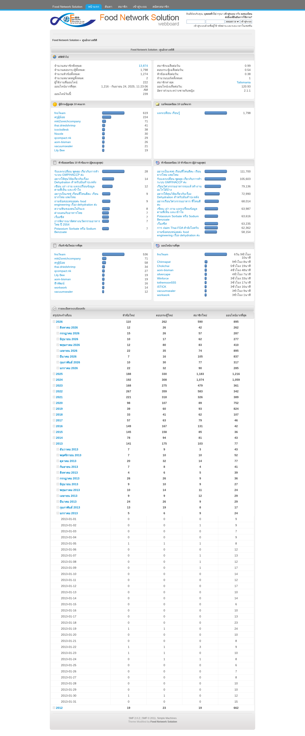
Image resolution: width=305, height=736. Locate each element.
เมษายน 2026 (68, 350)
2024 (59, 379)
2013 (59, 443)
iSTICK (161, 286)
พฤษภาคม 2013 (70, 490)
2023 (59, 385)
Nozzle (58, 133)
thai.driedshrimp (65, 125)
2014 (59, 437)
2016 (59, 426)
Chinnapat (164, 261)
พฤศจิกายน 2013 (70, 455)
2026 (59, 321)
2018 (59, 414)
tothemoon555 (166, 282)
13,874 (143, 65)
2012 (59, 707)
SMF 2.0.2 (134, 718)
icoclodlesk (61, 129)
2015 (59, 432)
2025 (59, 374)
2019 (59, 408)
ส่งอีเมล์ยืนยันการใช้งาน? (238, 17)
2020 (59, 403)
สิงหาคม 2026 (69, 327)
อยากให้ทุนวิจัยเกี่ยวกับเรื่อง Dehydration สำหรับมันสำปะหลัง (75, 180)
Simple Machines (167, 718)
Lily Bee (59, 150)
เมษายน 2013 (68, 495)
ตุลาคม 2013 (68, 461)
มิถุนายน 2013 (69, 484)
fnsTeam (60, 113)
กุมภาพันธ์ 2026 (70, 362)
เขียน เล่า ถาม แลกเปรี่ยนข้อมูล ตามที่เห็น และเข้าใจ (74, 188)
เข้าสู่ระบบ (229, 13)
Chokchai (163, 266)
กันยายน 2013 (69, 466)
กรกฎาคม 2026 (69, 333)
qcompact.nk (62, 137)
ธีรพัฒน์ (59, 283)
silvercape (163, 274)
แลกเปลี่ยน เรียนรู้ (168, 113)
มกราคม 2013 (69, 513)
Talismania (244, 82)
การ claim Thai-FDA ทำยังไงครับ (178, 227)
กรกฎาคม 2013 (69, 478)
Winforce (163, 278)
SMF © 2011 (149, 718)
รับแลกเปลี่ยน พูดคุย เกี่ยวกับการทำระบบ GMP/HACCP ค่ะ (76, 173)
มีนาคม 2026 (68, 356)
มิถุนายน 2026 (69, 339)
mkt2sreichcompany (67, 121)
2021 (59, 397)
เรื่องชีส (59, 217)
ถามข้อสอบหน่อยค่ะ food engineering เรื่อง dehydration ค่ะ (75, 203)
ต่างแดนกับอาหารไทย (68, 213)
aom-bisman (62, 142)
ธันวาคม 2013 (69, 449)
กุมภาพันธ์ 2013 (70, 507)
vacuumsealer (63, 146)
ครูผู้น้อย (59, 117)
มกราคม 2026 (69, 368)
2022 (59, 391)
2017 (59, 420)
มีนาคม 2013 (68, 501)
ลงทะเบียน (246, 13)
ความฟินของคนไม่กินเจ (69, 208)
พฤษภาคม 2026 (70, 345)
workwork (60, 287)
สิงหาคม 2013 (69, 472)
